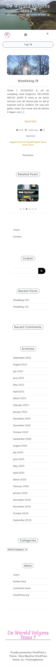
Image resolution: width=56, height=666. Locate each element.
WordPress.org (21, 594)
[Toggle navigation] (25, 34)
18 (18, 142)
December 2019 (22, 499)
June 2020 (18, 459)
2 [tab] (23, 209)
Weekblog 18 (28, 81)
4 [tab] (29, 209)
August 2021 (20, 364)
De (21, 142)
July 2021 (18, 371)
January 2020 (20, 492)
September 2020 (22, 438)
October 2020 (20, 432)
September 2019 (22, 520)
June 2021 (18, 377)
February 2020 (21, 486)
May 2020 (18, 465)
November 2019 (22, 506)
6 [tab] (35, 209)
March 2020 (19, 479)
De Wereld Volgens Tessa (34, 142)
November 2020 (22, 425)
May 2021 (18, 384)
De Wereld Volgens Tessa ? (28, 8)
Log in (16, 574)
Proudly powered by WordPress (27, 652)
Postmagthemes (34, 659)
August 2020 (20, 445)
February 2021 (21, 405)
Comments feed (21, 588)
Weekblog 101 (21, 306)
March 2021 (19, 398)
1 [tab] (20, 209)
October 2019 (20, 513)
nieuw (24, 145)
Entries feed (19, 581)
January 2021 (20, 411)
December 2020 (22, 418)
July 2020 (18, 452)
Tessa (31, 145)
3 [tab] (26, 209)
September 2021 (22, 357)
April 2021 (18, 391)
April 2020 (18, 472)
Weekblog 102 (21, 299)
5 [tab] (32, 209)
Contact (17, 236)
